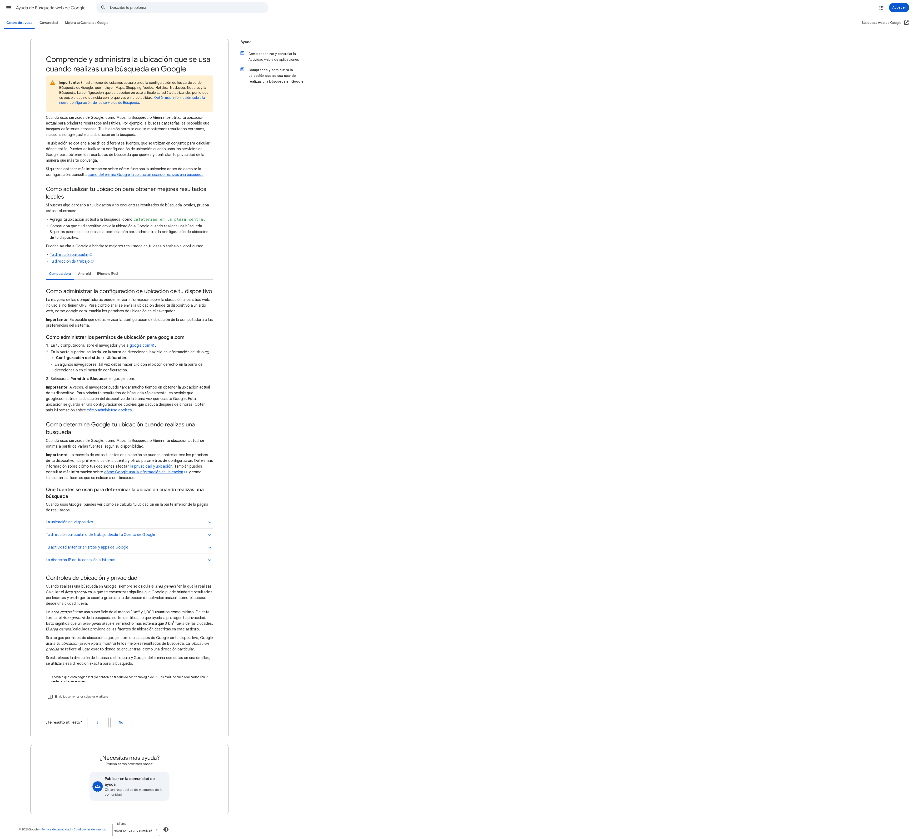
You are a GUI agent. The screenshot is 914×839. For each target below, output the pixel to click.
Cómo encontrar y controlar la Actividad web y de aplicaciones (273, 57)
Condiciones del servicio (90, 829)
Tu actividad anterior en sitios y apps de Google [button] (87, 547)
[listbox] (136, 830)
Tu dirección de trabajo (70, 261)
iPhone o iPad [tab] (107, 274)
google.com (140, 345)
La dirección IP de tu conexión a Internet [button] (81, 560)
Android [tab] (84, 274)
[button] (8, 7)
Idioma (121, 823)
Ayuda (246, 42)
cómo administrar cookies (109, 410)
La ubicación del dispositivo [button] (69, 522)
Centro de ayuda (19, 23)
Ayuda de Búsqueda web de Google (50, 7)
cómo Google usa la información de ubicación (143, 472)
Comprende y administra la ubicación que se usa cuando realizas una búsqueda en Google (275, 76)
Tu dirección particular (69, 254)
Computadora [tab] (60, 274)
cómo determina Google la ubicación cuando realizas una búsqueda (146, 174)
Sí (98, 722)
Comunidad (49, 23)
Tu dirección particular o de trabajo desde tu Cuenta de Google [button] (100, 534)
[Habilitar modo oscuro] (166, 829)
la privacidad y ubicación (151, 466)
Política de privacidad (56, 829)
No (121, 722)
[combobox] (189, 7)
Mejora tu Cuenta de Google (86, 23)
